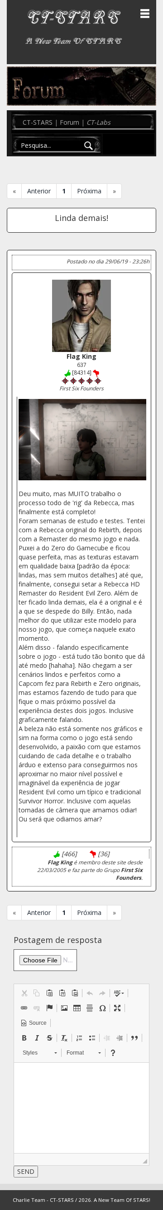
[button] (24, 993)
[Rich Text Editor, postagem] (81, 1108)
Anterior (39, 191)
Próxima (89, 191)
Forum (69, 122)
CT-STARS (38, 122)
